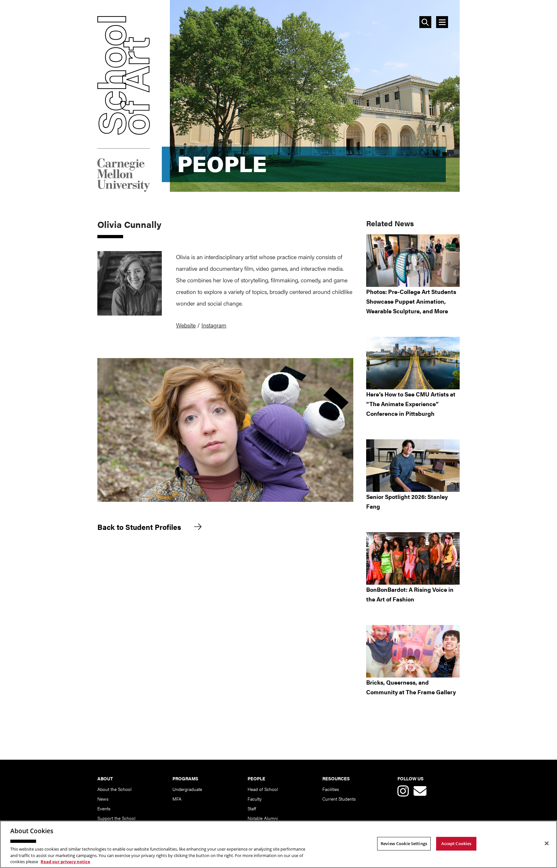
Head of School (263, 789)
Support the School (116, 818)
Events (103, 808)
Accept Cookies (456, 843)
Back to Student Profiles (139, 527)
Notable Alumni (263, 818)
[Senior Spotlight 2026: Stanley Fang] (413, 465)
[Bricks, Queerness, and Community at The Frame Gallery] (413, 651)
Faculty (255, 798)
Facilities (330, 789)
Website (186, 325)
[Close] (547, 843)
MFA (176, 798)
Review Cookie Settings (404, 843)
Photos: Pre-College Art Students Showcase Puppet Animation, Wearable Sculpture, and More (411, 301)
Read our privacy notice (65, 861)
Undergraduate (187, 789)
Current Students (339, 798)
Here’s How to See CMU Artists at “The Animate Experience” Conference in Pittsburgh (410, 403)
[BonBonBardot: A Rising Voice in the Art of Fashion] (413, 558)
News (102, 798)
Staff (252, 808)
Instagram (213, 325)
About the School (114, 789)
